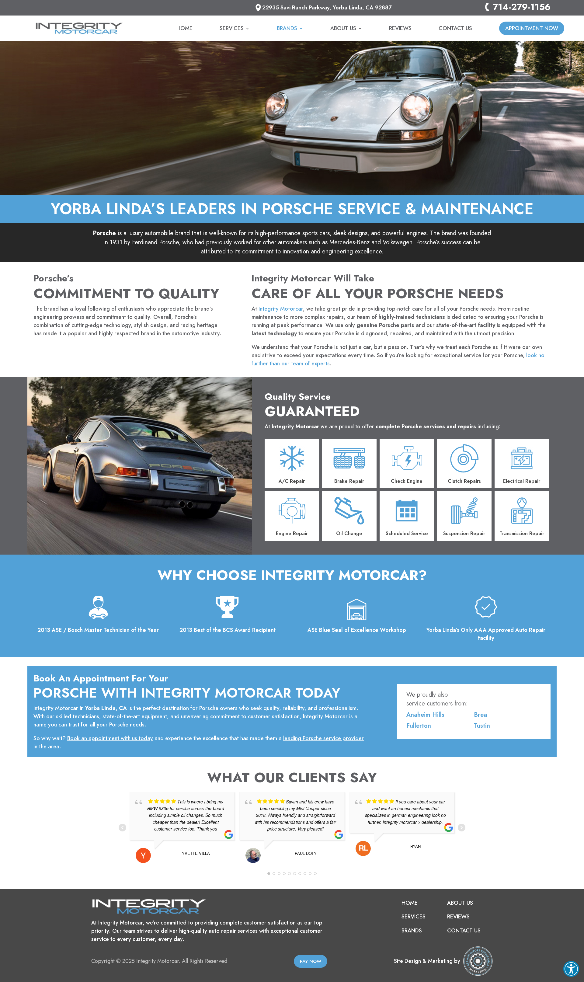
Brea (480, 714)
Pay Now (310, 961)
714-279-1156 (522, 7)
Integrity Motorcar (281, 309)
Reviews (400, 29)
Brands (287, 29)
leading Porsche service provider (323, 738)
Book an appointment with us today (110, 738)
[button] (571, 969)
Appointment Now (531, 28)
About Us (343, 29)
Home (184, 29)
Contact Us (455, 29)
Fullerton (418, 725)
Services (232, 29)
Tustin (482, 725)
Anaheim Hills (425, 714)
